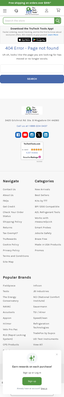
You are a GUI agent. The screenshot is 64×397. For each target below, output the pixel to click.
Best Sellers (42, 195)
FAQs (6, 200)
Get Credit (9, 206)
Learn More (53, 35)
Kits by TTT (41, 200)
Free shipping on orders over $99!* (30, 2)
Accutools (9, 312)
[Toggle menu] (4, 10)
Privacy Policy (11, 250)
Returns (7, 227)
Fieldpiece (9, 285)
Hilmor (7, 323)
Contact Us (9, 189)
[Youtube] (25, 135)
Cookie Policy (11, 244)
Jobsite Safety (43, 233)
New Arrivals (42, 189)
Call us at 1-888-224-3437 (32, 125)
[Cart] (59, 10)
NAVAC (7, 306)
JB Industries (41, 291)
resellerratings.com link (32, 157)
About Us (8, 195)
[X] (39, 135)
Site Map (8, 261)
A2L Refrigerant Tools (47, 212)
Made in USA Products (48, 244)
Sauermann (40, 306)
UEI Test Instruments (45, 338)
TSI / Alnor (39, 312)
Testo (6, 291)
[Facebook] (18, 135)
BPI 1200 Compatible (47, 206)
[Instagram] (32, 135)
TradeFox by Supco (44, 333)
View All (38, 344)
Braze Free (41, 238)
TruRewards (10, 238)
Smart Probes (43, 227)
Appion (7, 317)
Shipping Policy (12, 221)
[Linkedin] (46, 135)
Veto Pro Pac (10, 329)
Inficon (37, 285)
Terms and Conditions (16, 255)
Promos (39, 250)
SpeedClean (40, 317)
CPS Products (11, 344)
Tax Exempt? (10, 233)
